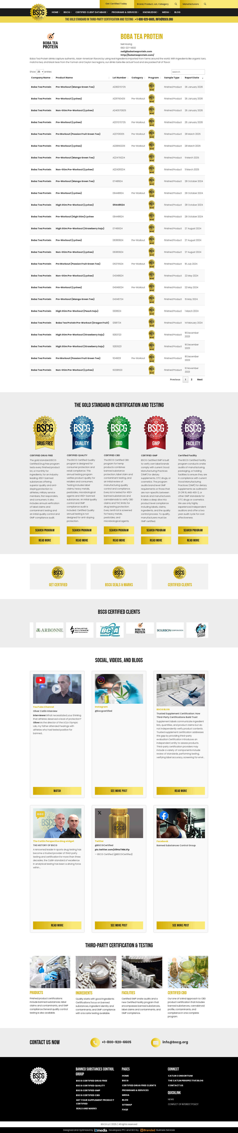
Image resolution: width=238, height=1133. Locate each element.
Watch (57, 791)
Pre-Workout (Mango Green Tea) (75, 87)
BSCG (67, 12)
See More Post (119, 791)
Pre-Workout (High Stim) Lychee (75, 216)
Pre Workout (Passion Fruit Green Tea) (78, 134)
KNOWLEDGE (150, 12)
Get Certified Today (116, 3)
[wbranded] (101, 1130)
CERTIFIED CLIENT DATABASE (91, 12)
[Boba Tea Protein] (51, 40)
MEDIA (165, 12)
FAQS (125, 1109)
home (125, 1075)
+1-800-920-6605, (145, 19)
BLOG (177, 12)
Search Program (44, 530)
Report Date (192, 77)
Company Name (40, 77)
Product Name (64, 77)
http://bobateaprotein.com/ (137, 55)
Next (200, 379)
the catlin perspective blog (185, 1080)
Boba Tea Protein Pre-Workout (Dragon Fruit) (82, 322)
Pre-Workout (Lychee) (69, 98)
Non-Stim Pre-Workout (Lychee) (75, 110)
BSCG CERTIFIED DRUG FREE (91, 1080)
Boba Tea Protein (41, 87)
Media (125, 1095)
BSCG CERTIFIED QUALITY (90, 1085)
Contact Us (175, 1085)
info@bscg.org (164, 19)
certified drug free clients (139, 1085)
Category (137, 77)
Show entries (41, 71)
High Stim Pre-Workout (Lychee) (75, 204)
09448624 (119, 204)
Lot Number (119, 77)
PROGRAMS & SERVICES (125, 12)
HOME (55, 12)
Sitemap (127, 1104)
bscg (125, 1080)
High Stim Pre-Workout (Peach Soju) (77, 311)
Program (153, 77)
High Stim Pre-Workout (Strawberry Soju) (80, 228)
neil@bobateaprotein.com (136, 51)
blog (125, 1100)
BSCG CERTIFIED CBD (88, 1095)
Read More (45, 540)
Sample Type (171, 77)
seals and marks (86, 1108)
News (171, 1099)
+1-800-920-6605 (116, 1042)
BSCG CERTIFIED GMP (88, 1090)
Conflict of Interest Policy (183, 1104)
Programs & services (135, 1090)
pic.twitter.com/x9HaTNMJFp (112, 849)
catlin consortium (180, 1075)
